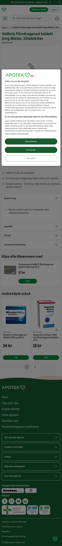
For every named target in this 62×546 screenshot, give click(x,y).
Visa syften (31, 158)
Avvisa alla (31, 150)
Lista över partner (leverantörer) (17, 134)
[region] (31, 117)
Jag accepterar (31, 141)
